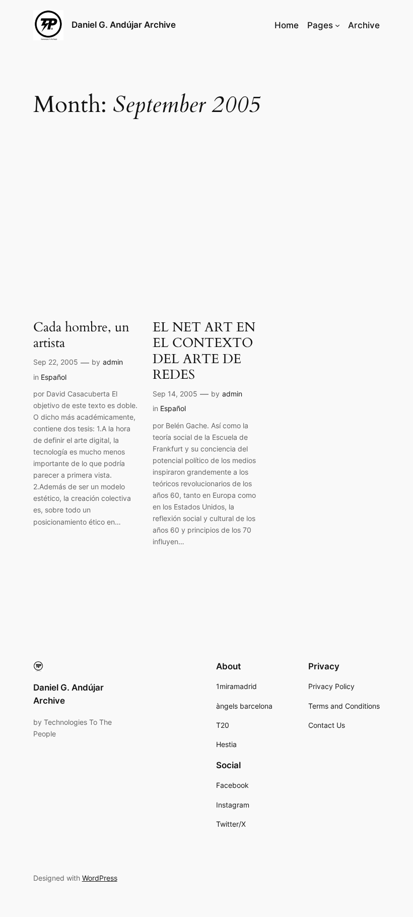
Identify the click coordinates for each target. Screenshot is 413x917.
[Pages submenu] (337, 25)
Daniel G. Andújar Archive (124, 25)
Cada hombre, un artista (81, 335)
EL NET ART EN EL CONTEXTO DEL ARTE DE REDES (204, 350)
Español (53, 377)
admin (113, 362)
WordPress (99, 878)
